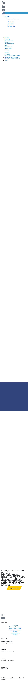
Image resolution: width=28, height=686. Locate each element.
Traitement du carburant (12, 55)
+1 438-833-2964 (5, 645)
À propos (7, 54)
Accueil (7, 52)
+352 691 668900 (5, 653)
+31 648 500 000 (5, 655)
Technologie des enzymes (12, 59)
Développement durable (12, 57)
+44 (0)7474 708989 (6, 671)
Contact (7, 50)
